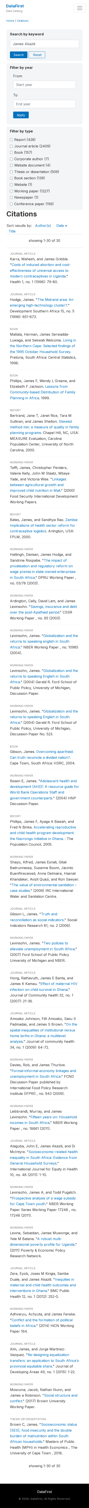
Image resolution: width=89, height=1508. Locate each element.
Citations (23, 20)
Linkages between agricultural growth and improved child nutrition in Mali (38, 485)
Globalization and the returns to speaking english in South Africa (44, 641)
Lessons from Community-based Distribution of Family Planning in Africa (42, 392)
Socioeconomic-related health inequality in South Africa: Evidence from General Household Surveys (44, 1157)
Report (25, 139)
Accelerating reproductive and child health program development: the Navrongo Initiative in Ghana (43, 833)
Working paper (32, 191)
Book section (29, 178)
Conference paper (34, 204)
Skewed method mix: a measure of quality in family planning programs (44, 427)
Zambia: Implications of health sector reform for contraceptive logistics (44, 525)
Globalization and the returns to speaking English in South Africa (44, 676)
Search (19, 55)
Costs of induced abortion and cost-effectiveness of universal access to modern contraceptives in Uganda (40, 270)
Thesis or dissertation (36, 172)
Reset (37, 55)
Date (60, 225)
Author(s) (43, 225)
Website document (32, 165)
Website (23, 184)
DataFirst (15, 6)
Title (12, 231)
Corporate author (31, 159)
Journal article (32, 146)
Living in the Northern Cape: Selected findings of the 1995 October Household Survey (43, 346)
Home (10, 20)
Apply (21, 115)
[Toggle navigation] (80, 8)
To (15, 95)
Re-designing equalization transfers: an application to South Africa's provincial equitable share (44, 1360)
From (17, 76)
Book (23, 152)
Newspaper (26, 197)
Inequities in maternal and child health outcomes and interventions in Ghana (43, 1285)
